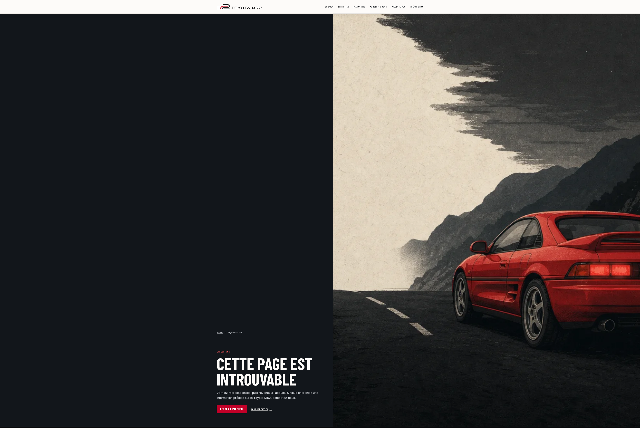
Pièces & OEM (399, 6)
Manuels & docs (378, 6)
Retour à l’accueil (232, 409)
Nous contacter (261, 409)
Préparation (416, 6)
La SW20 (329, 6)
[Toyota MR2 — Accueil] (239, 6)
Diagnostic (359, 6)
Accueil (220, 332)
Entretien (343, 6)
